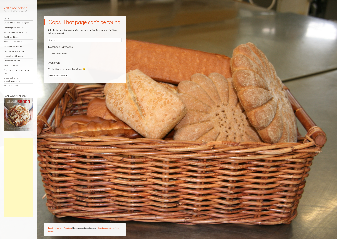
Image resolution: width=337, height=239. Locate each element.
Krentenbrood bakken (13, 56)
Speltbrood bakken (12, 37)
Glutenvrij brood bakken (14, 27)
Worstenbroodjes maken (15, 46)
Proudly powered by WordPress (60, 228)
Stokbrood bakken (12, 61)
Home (6, 18)
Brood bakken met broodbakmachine (12, 79)
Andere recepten (11, 86)
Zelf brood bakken (15, 8)
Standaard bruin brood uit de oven (16, 71)
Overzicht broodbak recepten (16, 23)
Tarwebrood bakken (13, 42)
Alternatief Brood (11, 65)
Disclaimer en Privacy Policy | (109, 228)
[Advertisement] (18, 177)
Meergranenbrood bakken (15, 32)
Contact (51, 231)
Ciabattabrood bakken (14, 51)
